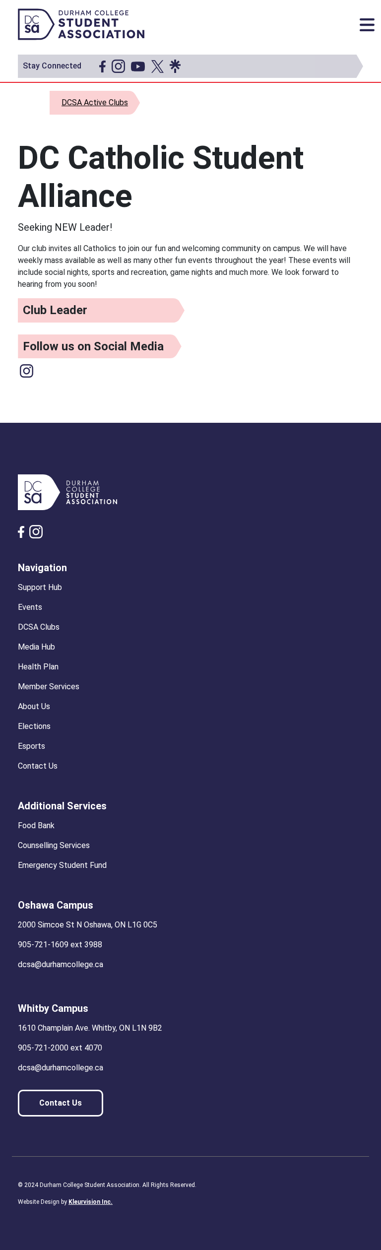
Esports (31, 746)
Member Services (48, 686)
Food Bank (36, 825)
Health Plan (38, 666)
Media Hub (36, 647)
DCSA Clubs (39, 627)
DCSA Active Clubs (95, 102)
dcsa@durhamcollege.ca (60, 964)
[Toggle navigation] (367, 25)
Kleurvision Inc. (90, 1201)
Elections (34, 726)
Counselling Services (54, 845)
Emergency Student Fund (62, 865)
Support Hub (40, 587)
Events (30, 607)
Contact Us (38, 766)
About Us (34, 706)
